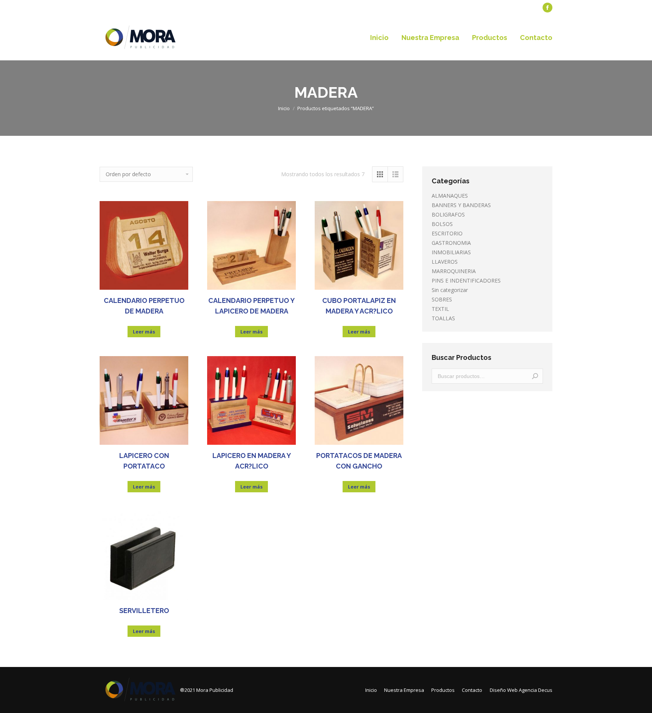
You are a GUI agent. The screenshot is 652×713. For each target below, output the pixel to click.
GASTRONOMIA (451, 242)
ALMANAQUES (450, 195)
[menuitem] (117, 7)
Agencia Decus (535, 690)
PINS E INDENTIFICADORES (466, 280)
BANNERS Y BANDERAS (461, 205)
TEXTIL (440, 308)
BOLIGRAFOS (448, 214)
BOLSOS (442, 223)
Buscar (535, 376)
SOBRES (442, 299)
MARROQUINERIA (454, 271)
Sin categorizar (450, 289)
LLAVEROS (445, 261)
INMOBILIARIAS (451, 252)
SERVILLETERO (144, 611)
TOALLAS (443, 318)
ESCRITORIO (447, 233)
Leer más (144, 331)
